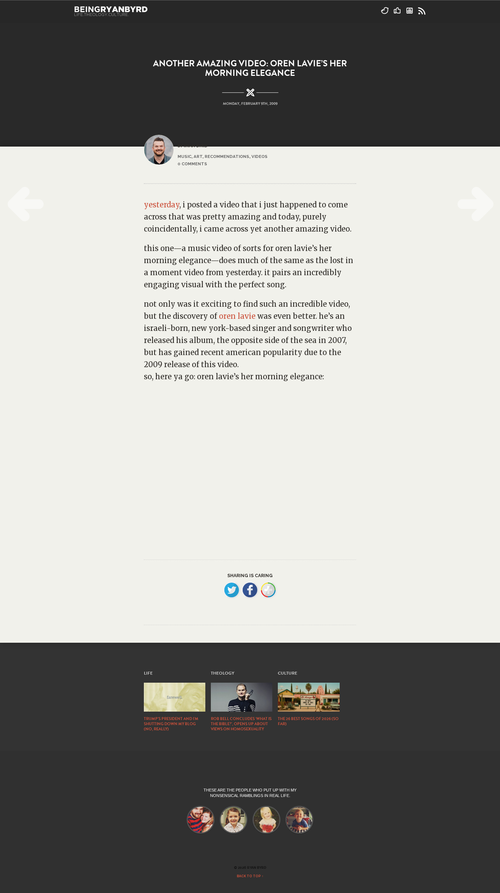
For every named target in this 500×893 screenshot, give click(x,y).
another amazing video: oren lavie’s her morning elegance (250, 68)
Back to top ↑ (250, 876)
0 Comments (192, 163)
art (198, 156)
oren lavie (237, 316)
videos (259, 156)
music (184, 156)
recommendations (227, 156)
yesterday (161, 204)
